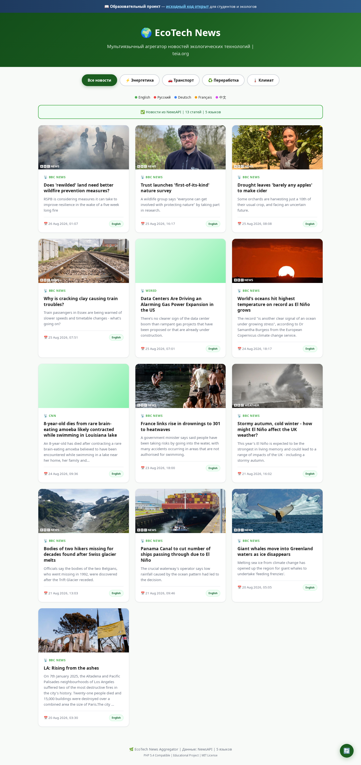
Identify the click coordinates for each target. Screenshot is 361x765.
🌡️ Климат (263, 80)
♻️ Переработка (223, 80)
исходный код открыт (187, 6)
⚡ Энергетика (139, 80)
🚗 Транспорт (181, 80)
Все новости (99, 80)
